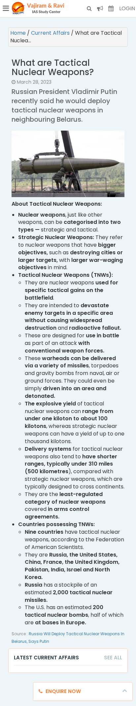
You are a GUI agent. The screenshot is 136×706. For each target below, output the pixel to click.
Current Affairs (51, 33)
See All (113, 657)
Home (18, 33)
